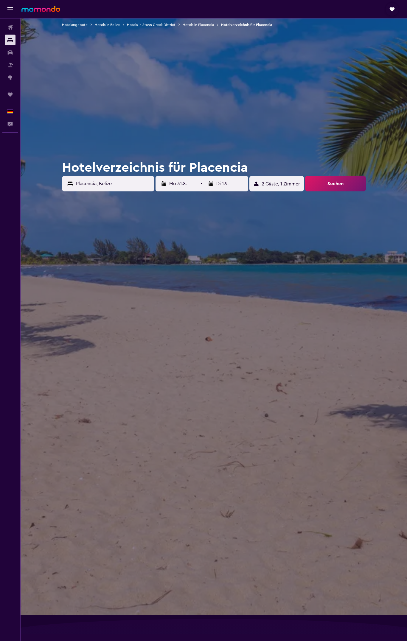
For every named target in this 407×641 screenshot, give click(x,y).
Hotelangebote (75, 25)
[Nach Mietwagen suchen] (10, 52)
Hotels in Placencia (198, 25)
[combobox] (113, 183)
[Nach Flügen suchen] (10, 27)
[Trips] (10, 94)
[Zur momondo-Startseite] (40, 9)
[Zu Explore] (10, 77)
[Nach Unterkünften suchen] (10, 40)
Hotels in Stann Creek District (151, 25)
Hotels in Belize (107, 25)
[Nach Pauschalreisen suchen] (10, 65)
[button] (10, 9)
